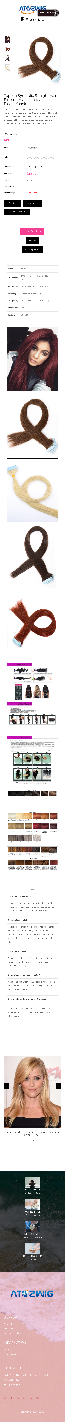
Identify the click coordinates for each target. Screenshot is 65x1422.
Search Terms (10, 1354)
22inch (32, 148)
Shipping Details (32, 249)
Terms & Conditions (12, 1333)
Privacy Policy (9, 1358)
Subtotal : (8, 173)
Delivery (7, 1349)
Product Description (32, 231)
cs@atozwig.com (13, 1384)
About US (8, 1324)
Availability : (9, 192)
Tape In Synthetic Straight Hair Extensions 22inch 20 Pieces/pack (32, 1134)
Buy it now (32, 203)
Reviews (32, 240)
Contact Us (8, 1328)
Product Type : (10, 186)
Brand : (7, 180)
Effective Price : (11, 134)
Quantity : (8, 166)
